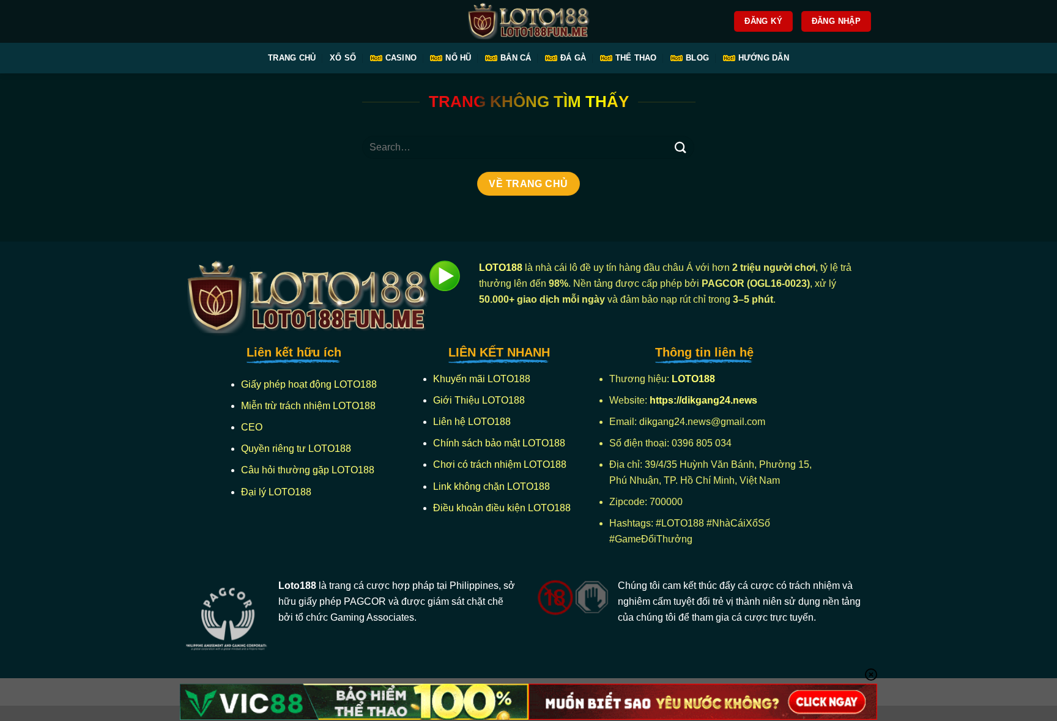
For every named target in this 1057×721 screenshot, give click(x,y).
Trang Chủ (292, 57)
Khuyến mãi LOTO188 (481, 379)
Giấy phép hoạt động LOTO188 (309, 384)
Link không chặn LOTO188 (491, 486)
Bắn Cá (516, 57)
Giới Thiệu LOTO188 (479, 400)
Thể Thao (636, 57)
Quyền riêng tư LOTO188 (296, 448)
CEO (251, 427)
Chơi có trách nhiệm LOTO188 (499, 464)
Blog (697, 57)
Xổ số (343, 57)
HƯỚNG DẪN (763, 57)
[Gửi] (680, 147)
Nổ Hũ (458, 57)
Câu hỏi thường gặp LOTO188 (307, 470)
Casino (401, 57)
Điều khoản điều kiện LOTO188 (502, 508)
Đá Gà (573, 57)
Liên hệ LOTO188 (472, 421)
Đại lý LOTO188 (276, 492)
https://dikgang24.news (705, 400)
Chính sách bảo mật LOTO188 (499, 443)
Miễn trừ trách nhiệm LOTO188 (308, 406)
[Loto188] (528, 21)
